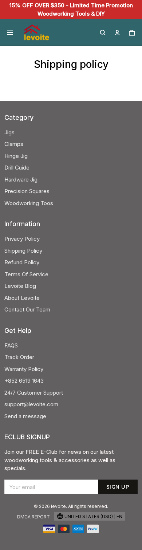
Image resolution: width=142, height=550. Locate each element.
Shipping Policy (23, 250)
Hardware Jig (21, 179)
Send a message (25, 416)
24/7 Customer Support (33, 392)
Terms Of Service (26, 274)
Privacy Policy (22, 238)
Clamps (13, 143)
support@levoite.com (31, 404)
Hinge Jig (16, 155)
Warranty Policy (23, 369)
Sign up (118, 487)
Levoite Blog (20, 285)
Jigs (9, 132)
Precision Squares (27, 191)
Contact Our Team (27, 309)
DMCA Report (33, 517)
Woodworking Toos (28, 203)
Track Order (19, 357)
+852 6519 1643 (24, 380)
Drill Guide (16, 167)
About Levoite (22, 297)
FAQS (11, 345)
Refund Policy (21, 262)
